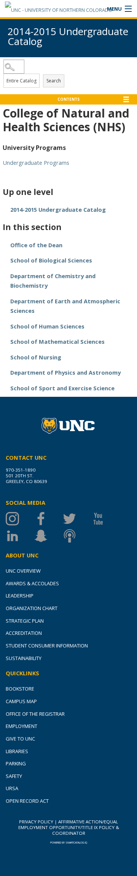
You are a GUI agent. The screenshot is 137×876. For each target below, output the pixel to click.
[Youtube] (105, 518)
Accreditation (24, 633)
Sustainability (23, 658)
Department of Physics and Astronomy (65, 372)
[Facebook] (48, 518)
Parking (16, 763)
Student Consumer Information (47, 645)
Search (53, 80)
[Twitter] (77, 518)
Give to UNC (20, 738)
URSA (12, 788)
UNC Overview (23, 570)
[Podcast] (77, 536)
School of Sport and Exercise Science (62, 388)
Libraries (17, 751)
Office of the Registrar (35, 713)
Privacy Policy (36, 821)
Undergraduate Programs (36, 162)
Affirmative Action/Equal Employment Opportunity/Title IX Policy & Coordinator (68, 827)
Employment (21, 726)
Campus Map (21, 701)
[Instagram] (20, 518)
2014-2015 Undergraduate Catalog (58, 209)
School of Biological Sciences (51, 260)
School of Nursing (35, 357)
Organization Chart (31, 608)
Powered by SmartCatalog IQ (68, 842)
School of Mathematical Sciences (57, 341)
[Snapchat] (48, 536)
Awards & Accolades (32, 583)
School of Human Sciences (47, 326)
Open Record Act (27, 800)
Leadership (19, 595)
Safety (14, 776)
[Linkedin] (20, 536)
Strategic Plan (25, 620)
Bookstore (20, 688)
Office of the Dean (36, 245)
